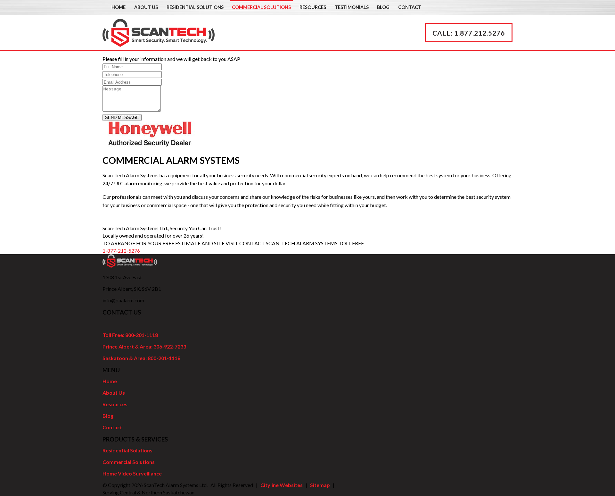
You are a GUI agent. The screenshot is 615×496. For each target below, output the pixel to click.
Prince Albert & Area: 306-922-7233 (144, 346)
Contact (409, 7)
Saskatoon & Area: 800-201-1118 (141, 358)
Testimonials (352, 7)
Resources (312, 7)
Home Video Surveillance (132, 473)
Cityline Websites (281, 485)
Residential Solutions (195, 7)
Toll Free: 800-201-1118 (130, 335)
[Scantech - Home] (158, 43)
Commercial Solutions (261, 7)
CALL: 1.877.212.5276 (468, 33)
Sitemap (320, 485)
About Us (146, 7)
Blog (383, 7)
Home (118, 7)
